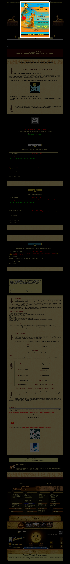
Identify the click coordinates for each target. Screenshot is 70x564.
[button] (50, 1)
